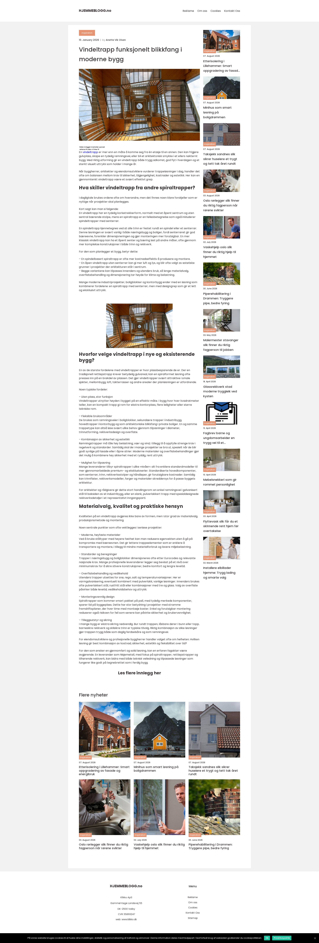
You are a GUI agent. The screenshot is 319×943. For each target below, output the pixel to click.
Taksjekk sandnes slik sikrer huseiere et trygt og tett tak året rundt (220, 159)
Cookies (216, 11)
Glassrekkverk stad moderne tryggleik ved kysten (220, 391)
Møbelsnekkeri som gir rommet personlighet (220, 481)
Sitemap (193, 918)
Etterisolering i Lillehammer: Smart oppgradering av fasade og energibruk (221, 66)
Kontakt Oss (232, 11)
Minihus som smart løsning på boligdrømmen (217, 112)
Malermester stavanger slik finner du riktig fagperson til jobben (220, 345)
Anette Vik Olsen (116, 40)
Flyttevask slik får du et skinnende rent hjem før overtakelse (221, 526)
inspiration (87, 32)
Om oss (202, 11)
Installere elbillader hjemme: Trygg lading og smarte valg (219, 573)
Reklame (188, 11)
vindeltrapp (90, 152)
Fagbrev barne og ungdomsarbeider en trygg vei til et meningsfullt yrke (219, 438)
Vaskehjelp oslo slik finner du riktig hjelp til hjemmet (219, 252)
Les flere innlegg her (139, 673)
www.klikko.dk (129, 919)
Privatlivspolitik (282, 938)
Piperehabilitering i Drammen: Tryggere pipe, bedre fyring (218, 298)
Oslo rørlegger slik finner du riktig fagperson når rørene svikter (221, 205)
